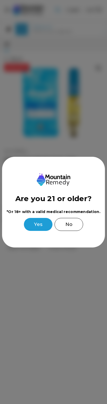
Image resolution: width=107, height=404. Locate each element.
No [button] (68, 224)
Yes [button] (38, 224)
